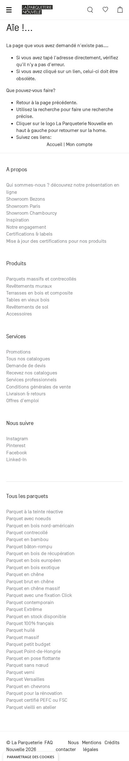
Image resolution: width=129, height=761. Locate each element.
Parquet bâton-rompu (29, 546)
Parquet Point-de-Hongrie (33, 651)
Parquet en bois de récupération (40, 553)
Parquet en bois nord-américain (40, 526)
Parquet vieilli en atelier (31, 707)
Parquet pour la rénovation (34, 693)
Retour (23, 102)
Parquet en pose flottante (33, 658)
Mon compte (79, 144)
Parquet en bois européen (33, 560)
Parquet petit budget (28, 644)
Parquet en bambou (27, 539)
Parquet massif (22, 637)
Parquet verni (20, 672)
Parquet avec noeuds (28, 518)
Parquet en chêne (25, 574)
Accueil (54, 144)
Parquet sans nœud (27, 665)
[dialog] (30, 756)
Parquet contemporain (30, 602)
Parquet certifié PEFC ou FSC (36, 700)
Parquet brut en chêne (30, 581)
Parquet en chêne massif (33, 588)
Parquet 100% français (30, 623)
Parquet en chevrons (28, 686)
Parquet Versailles (25, 679)
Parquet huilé (20, 630)
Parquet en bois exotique (32, 567)
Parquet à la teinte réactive (34, 512)
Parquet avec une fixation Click (39, 595)
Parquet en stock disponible (36, 616)
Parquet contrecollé (27, 532)
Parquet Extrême (24, 609)
